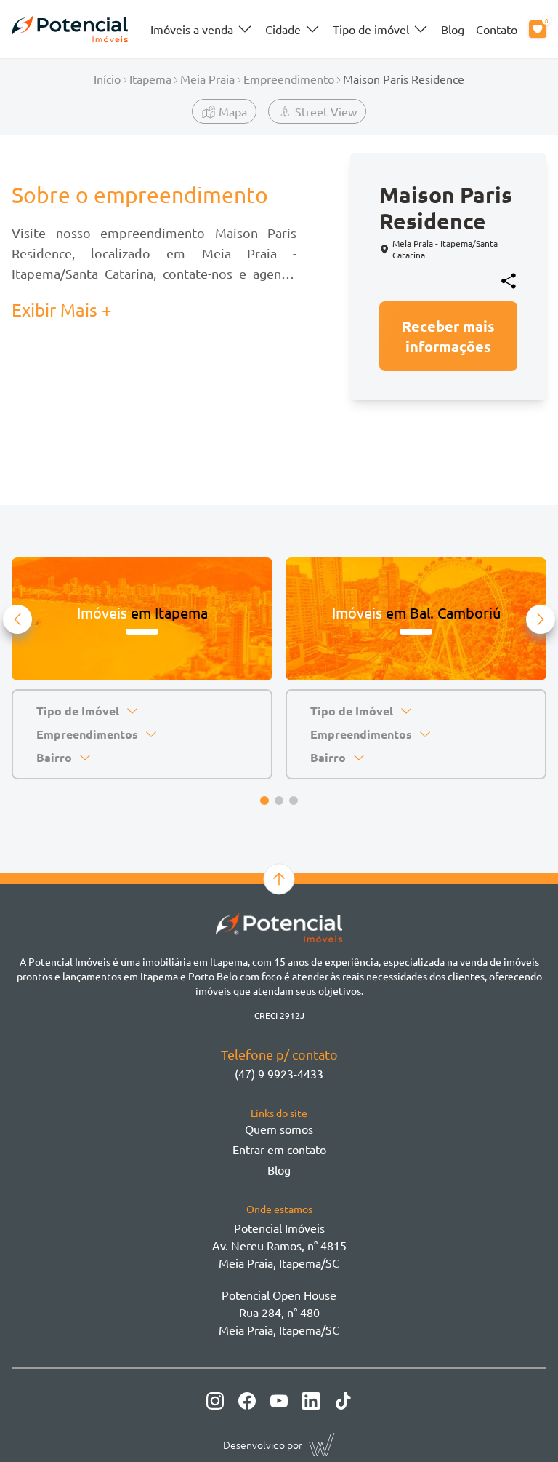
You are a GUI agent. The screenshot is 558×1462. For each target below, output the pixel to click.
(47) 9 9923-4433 (279, 1073)
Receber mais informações (448, 336)
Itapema (150, 78)
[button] (17, 619)
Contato (496, 29)
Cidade (283, 29)
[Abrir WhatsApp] (521, 1425)
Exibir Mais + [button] (62, 309)
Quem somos (279, 1128)
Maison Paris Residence (403, 78)
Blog (452, 29)
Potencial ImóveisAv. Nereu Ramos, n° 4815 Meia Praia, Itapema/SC (279, 1245)
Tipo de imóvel (371, 29)
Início (107, 78)
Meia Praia (207, 78)
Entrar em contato (279, 1149)
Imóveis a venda (191, 29)
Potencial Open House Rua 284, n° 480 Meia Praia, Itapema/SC (279, 1312)
